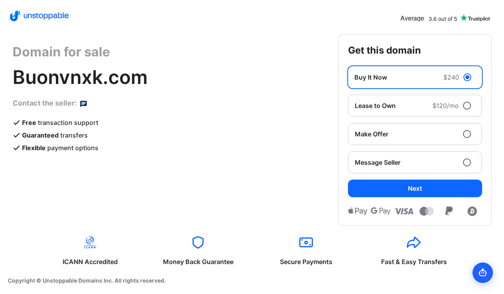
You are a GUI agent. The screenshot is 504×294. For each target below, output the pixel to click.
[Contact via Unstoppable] (83, 103)
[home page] (38, 15)
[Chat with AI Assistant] (482, 272)
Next (415, 188)
